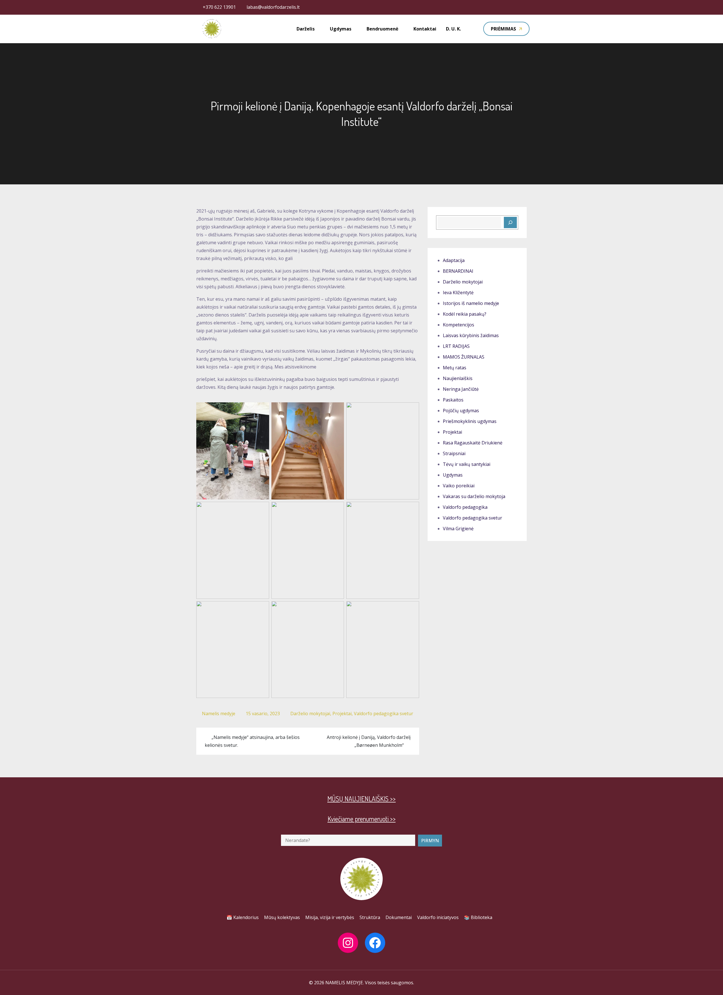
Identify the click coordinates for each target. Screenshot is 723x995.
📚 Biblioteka (478, 917)
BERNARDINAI (458, 271)
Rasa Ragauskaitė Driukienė (472, 443)
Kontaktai (424, 29)
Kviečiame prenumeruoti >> (362, 818)
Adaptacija (454, 260)
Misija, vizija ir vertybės (329, 917)
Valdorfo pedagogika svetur (383, 713)
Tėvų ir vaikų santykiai (466, 464)
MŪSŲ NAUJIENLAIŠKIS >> (361, 798)
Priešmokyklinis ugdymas (469, 421)
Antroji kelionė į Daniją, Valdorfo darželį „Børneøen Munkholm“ (369, 741)
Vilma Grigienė (458, 528)
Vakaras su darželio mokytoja (474, 496)
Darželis (306, 29)
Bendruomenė (382, 29)
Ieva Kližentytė (458, 292)
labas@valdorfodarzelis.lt (273, 7)
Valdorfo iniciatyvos (438, 917)
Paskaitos (453, 400)
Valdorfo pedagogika (465, 507)
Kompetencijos (458, 325)
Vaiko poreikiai (458, 486)
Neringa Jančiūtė (461, 389)
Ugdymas (340, 29)
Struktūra (370, 917)
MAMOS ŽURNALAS (463, 357)
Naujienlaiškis (457, 378)
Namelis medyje (218, 713)
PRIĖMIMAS (503, 29)
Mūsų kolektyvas (282, 917)
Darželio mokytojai (310, 713)
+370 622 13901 (219, 7)
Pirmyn (430, 840)
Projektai (342, 713)
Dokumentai (399, 917)
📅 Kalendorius (243, 917)
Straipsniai (454, 453)
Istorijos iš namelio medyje (471, 303)
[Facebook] (375, 943)
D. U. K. (453, 29)
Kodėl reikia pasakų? (464, 314)
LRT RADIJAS (456, 346)
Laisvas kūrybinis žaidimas (471, 335)
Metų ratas (454, 368)
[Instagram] (348, 943)
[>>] (510, 222)
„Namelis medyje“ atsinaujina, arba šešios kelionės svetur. (252, 741)
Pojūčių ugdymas (461, 410)
